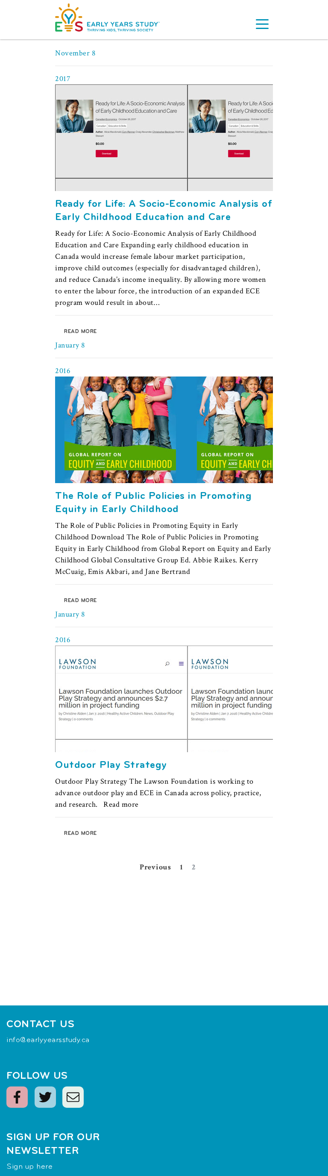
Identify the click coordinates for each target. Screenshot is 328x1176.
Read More (80, 331)
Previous (155, 867)
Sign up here (29, 1167)
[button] (262, 25)
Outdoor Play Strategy (111, 765)
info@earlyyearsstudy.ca (48, 1040)
